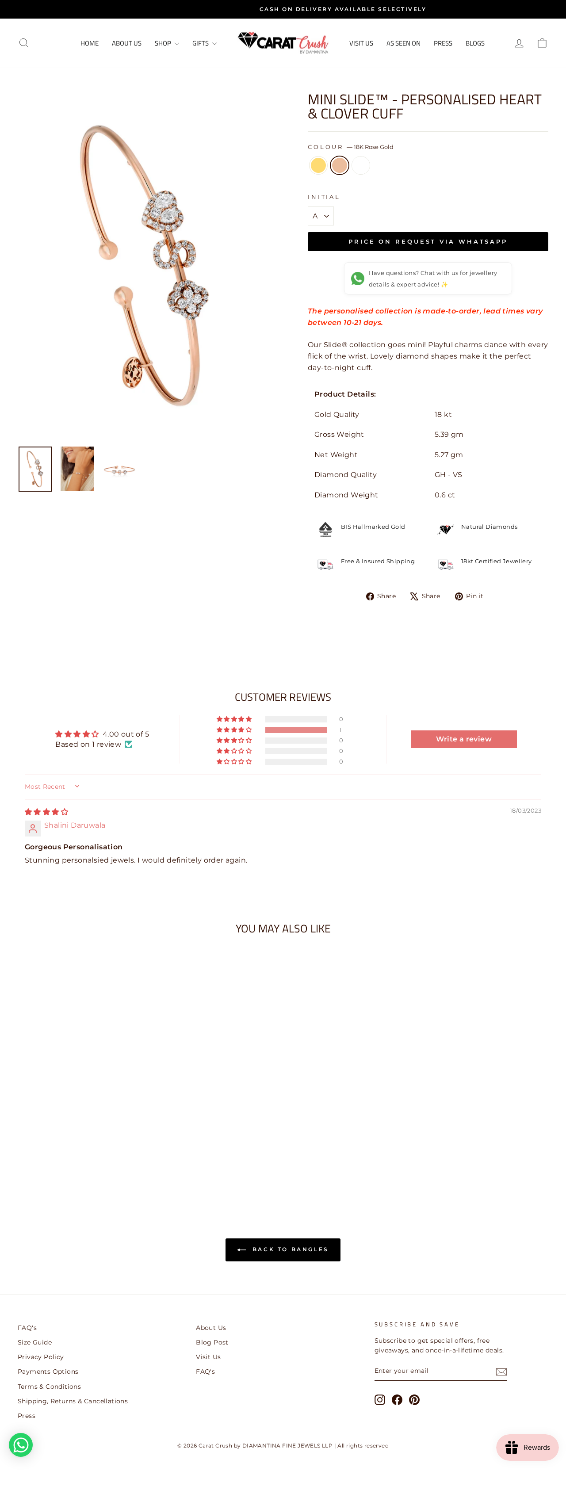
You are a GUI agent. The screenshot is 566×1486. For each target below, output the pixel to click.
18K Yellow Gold (318, 165)
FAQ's (27, 1327)
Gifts (201, 43)
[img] (46, 812)
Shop (163, 43)
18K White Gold (361, 165)
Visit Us (208, 1356)
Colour (351, 147)
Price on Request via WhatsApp (428, 241)
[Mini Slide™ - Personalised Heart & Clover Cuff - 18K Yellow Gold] (68, 1164)
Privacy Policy (41, 1356)
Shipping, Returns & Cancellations (73, 1401)
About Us (127, 43)
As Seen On (403, 43)
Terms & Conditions (49, 1386)
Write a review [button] (464, 739)
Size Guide (35, 1342)
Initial (324, 197)
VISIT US (361, 43)
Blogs (475, 43)
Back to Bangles (289, 1249)
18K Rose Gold (339, 165)
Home (89, 43)
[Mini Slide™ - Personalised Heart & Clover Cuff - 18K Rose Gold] (80, 1164)
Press (443, 43)
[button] (235, 730)
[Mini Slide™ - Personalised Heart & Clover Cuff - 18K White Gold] (92, 1164)
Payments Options (48, 1371)
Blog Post (212, 1342)
